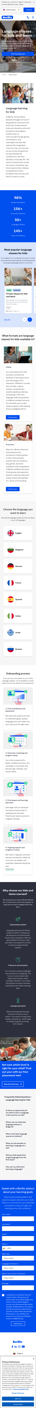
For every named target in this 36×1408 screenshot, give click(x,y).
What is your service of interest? (13, 1274)
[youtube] (23, 1347)
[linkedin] (15, 1346)
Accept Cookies (18, 1404)
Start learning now (18, 54)
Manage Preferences (18, 1393)
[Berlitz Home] (8, 17)
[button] (4, 1248)
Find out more (12, 417)
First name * (6, 1214)
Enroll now (10, 869)
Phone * (5, 1244)
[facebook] (12, 1346)
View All (7, 320)
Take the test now (11, 1084)
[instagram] (19, 1346)
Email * (4, 1234)
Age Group (6, 1254)
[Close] (33, 1359)
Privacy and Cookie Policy (21, 1389)
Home (4, 75)
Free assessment (18, 60)
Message (5, 1283)
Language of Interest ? (10, 1264)
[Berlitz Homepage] (18, 1342)
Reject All (18, 1399)
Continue (29, 10)
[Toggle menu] (33, 17)
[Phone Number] (28, 17)
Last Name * (6, 1224)
